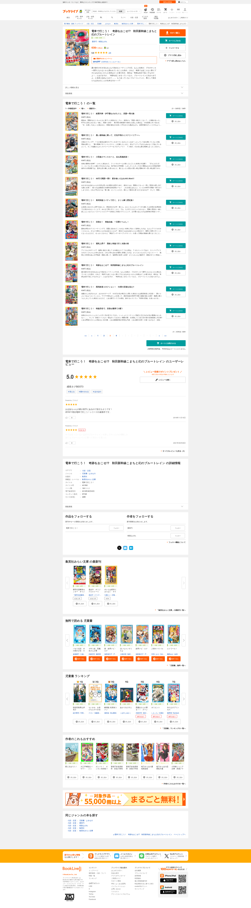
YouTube (92, 896)
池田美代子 (108, 654)
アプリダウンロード (118, 875)
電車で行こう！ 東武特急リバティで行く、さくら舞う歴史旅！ (107, 200)
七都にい (107, 595)
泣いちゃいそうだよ (126, 649)
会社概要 (138, 870)
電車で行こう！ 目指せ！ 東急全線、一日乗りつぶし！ (105, 221)
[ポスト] (119, 548)
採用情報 (138, 875)
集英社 (84, 476)
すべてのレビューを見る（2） (174, 451)
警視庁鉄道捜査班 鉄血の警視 (117, 767)
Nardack (176, 713)
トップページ (93, 870)
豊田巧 (94, 41)
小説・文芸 (134, 17)
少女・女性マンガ (90, 17)
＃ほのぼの (97, 391)
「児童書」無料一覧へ (177, 665)
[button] (79, 603)
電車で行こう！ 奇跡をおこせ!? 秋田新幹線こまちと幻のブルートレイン (112, 265)
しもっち (154, 713)
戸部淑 (115, 654)
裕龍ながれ (103, 41)
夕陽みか (115, 595)
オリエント (155, 707)
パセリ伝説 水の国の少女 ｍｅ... (79, 650)
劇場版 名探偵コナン (110, 708)
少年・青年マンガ (79, 17)
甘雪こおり (155, 654)
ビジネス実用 (145, 17)
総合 (68, 17)
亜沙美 (145, 713)
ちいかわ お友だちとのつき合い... (95, 709)
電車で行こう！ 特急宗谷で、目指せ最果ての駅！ (102, 308)
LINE (90, 886)
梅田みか (170, 654)
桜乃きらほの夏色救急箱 (147, 767)
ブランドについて (141, 873)
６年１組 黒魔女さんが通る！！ (95, 650)
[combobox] (104, 11)
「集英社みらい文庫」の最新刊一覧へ (171, 610)
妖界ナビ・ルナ (142, 648)
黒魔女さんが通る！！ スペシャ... (142, 709)
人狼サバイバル (157, 648)
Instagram (92, 891)
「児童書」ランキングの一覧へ (174, 728)
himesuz (163, 654)
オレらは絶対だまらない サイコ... (110, 591)
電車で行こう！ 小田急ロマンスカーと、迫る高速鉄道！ (105, 156)
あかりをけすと (126, 707)
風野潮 (169, 713)
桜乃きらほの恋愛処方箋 (162, 767)
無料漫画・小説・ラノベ (97, 873)
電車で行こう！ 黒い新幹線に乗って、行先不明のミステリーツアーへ (110, 135)
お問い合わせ (116, 889)
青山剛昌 (113, 713)
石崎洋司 (92, 654)
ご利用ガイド (184, 17)
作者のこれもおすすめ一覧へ (175, 783)
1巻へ (83, 108)
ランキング (93, 878)
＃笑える (71, 391)
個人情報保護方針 (141, 881)
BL (101, 17)
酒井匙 (106, 713)
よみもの (92, 473)
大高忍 (161, 713)
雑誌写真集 (156, 17)
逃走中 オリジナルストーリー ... (95, 591)
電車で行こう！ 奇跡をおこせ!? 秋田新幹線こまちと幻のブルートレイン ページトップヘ (149, 834)
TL (112, 17)
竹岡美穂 (83, 713)
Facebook (92, 899)
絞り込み (87, 11)
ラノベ (123, 17)
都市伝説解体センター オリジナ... (79, 591)
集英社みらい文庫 (89, 479)
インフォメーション (118, 886)
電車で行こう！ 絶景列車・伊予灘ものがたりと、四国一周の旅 (107, 113)
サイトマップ (139, 889)
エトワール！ (172, 648)
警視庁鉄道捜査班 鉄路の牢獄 (132, 767)
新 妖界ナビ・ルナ (110, 649)
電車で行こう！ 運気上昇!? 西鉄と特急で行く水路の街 (105, 243)
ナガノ (91, 713)
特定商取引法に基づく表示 (144, 883)
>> (165, 335)
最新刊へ (92, 108)
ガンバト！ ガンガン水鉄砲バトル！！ (102, 768)
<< (86, 335)
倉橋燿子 (76, 654)
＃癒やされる (84, 391)
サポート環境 (116, 881)
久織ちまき (84, 654)
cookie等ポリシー (141, 886)
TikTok (91, 894)
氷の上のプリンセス (173, 708)
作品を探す (115, 873)
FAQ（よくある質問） (119, 883)
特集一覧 (92, 875)
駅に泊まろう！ (71, 766)
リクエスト (115, 891)
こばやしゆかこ (125, 713)
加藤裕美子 (98, 713)
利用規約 (138, 878)
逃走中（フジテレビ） (96, 595)
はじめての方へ (173, 17)
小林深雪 (123, 654)
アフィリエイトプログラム (120, 894)
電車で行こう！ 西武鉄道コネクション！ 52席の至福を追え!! (107, 286)
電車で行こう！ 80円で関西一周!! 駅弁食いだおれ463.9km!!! (107, 178)
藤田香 (98, 654)
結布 (176, 654)
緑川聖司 (76, 713)
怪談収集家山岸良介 (79, 708)
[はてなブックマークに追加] (131, 550)
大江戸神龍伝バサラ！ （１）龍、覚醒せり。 (86, 768)
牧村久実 (130, 654)
